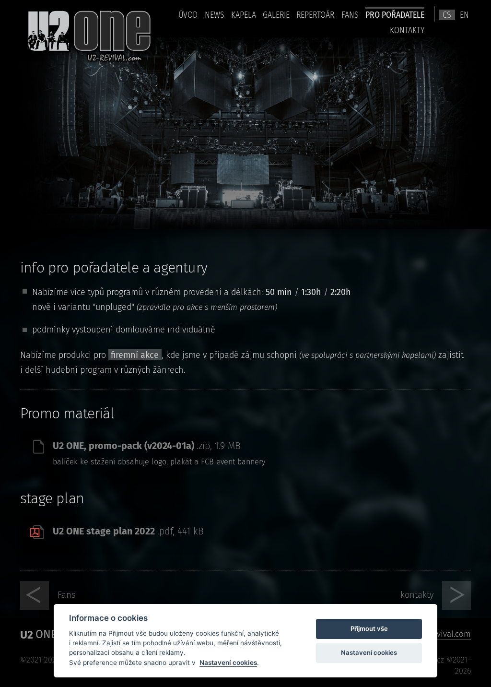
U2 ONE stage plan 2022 (128, 531)
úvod (188, 15)
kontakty (407, 30)
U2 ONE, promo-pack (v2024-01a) (147, 445)
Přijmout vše (369, 628)
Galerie (276, 15)
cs (447, 15)
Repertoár (315, 15)
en (464, 15)
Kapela (243, 15)
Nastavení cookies (228, 662)
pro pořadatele (394, 15)
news (214, 15)
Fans (350, 15)
